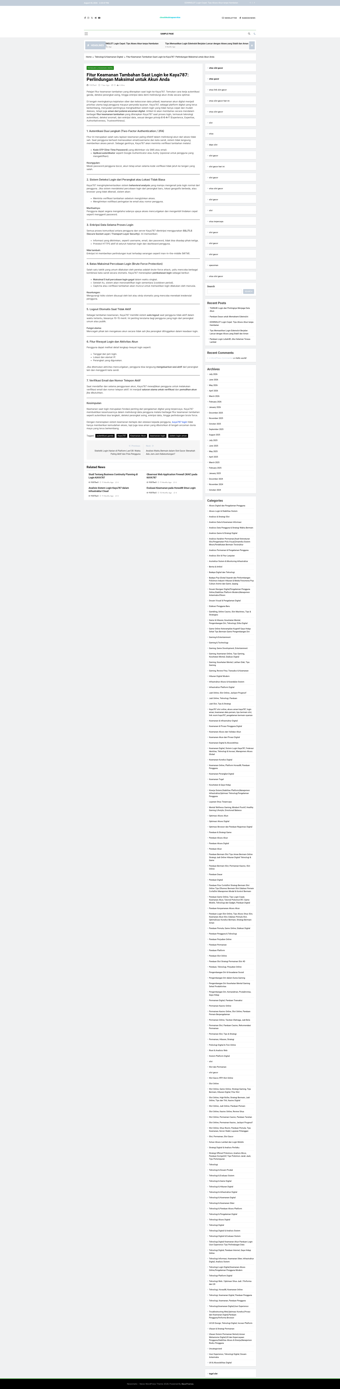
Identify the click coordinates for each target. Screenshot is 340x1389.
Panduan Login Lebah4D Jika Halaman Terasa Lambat (231, 43)
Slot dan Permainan (217, 1067)
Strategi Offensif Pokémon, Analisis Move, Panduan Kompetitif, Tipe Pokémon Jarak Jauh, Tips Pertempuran (230, 1156)
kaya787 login (179, 422)
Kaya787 (122, 435)
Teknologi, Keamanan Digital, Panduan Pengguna (230, 1295)
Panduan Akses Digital (219, 843)
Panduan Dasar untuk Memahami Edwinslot (229, 316)
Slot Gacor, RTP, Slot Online (221, 1078)
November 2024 (216, 484)
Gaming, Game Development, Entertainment (228, 648)
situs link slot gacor (218, 90)
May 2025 (213, 451)
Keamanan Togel (216, 779)
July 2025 (213, 440)
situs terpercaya (216, 221)
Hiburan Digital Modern (219, 676)
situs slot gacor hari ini (219, 101)
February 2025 (215, 468)
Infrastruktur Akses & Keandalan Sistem (226, 682)
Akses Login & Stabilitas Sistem (223, 511)
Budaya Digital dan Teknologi (222, 572)
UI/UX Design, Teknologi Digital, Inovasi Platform (230, 1323)
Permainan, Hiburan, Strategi (221, 1039)
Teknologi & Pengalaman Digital (223, 1214)
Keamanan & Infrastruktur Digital (223, 721)
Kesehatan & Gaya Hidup (220, 785)
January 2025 (215, 473)
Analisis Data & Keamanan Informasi (225, 522)
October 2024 (215, 490)
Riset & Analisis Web (218, 1050)
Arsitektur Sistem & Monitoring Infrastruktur (228, 561)
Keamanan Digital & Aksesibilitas (223, 743)
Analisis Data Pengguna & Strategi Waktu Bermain (231, 528)
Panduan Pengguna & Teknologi (223, 934)
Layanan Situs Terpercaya (220, 802)
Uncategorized (215, 1348)
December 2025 (216, 413)
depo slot (213, 145)
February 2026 (215, 402)
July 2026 (213, 374)
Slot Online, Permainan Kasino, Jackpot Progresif (230, 1122)
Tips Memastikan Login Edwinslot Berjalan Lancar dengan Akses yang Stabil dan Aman (199, 3)
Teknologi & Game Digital (220, 1181)
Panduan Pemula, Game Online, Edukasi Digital (229, 928)
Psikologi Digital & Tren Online (222, 1045)
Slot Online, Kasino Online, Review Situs (226, 1111)
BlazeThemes (188, 1384)
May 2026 (213, 385)
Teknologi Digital (216, 1225)
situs (211, 134)
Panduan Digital (216, 880)
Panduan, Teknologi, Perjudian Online (225, 967)
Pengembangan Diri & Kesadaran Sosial (226, 972)
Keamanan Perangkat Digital (221, 774)
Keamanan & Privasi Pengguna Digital (225, 726)
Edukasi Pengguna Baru (219, 606)
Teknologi (213, 1164)
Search (211, 286)
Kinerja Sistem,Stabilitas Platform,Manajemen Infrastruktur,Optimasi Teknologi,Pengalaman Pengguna (229, 793)
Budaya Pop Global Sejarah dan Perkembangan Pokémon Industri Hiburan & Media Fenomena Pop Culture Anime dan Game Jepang (231, 581)
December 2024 (216, 479)
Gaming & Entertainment (220, 637)
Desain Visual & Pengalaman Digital (225, 600)
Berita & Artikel (215, 567)
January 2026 (215, 407)
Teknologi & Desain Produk (221, 1170)
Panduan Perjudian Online (220, 939)
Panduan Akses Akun (218, 838)
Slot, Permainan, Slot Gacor (221, 1136)
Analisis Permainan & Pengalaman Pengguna (228, 550)
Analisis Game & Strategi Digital (223, 533)
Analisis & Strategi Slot (219, 517)
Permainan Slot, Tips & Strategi (223, 1034)
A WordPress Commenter (220, 358)
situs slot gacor (216, 112)
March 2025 (214, 462)
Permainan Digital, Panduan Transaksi (225, 1000)
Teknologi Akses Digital (219, 1219)
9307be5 (93, 85)
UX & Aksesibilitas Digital (220, 1362)
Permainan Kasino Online (220, 1006)
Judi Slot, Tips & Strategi (220, 704)
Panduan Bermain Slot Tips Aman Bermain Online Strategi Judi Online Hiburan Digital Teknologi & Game (231, 857)
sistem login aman (178, 435)
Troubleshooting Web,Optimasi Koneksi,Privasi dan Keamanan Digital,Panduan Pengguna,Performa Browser (229, 1315)
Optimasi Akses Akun (218, 816)
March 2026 (214, 396)
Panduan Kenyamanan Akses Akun (224, 908)
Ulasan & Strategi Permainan (221, 1329)
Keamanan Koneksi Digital (220, 760)
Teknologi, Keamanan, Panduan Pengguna (227, 1300)
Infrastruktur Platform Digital (221, 687)
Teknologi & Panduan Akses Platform (225, 1208)
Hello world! (241, 358)
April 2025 (213, 457)
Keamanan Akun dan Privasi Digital (224, 737)
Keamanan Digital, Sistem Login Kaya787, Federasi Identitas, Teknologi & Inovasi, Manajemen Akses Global (231, 751)
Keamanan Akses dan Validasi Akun (225, 732)
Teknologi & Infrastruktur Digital (223, 1192)
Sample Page (167, 34)
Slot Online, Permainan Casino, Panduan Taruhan (230, 1117)
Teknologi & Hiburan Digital (221, 1186)
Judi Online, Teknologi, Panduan (223, 698)
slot (210, 123)
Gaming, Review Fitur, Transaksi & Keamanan (228, 671)
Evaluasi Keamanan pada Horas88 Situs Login (171, 488)
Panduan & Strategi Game (220, 832)
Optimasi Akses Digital (219, 821)
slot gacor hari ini (217, 166)
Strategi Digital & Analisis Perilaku (224, 1147)
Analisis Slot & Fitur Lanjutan (222, 555)
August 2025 (214, 435)
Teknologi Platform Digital (220, 1275)
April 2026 (213, 391)
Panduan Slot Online (218, 956)
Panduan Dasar (215, 874)
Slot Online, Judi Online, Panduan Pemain (227, 1106)
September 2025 (216, 429)
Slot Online (214, 1083)
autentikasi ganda (105, 435)
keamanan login (157, 435)
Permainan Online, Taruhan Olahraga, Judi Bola (229, 1020)
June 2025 (213, 446)
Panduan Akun (215, 849)
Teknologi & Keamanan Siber (221, 1203)
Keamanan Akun (138, 435)
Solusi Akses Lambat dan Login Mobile (226, 1142)
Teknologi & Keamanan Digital (100, 68)
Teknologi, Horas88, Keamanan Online (226, 1289)
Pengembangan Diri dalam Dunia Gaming (227, 978)
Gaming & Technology (218, 642)
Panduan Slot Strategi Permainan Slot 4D (227, 961)
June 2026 (213, 379)
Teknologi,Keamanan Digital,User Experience (228, 1306)
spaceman (213, 265)
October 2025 (215, 424)
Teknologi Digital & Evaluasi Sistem (225, 1236)
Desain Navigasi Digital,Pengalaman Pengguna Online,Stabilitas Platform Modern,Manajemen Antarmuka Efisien (229, 592)
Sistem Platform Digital (219, 1056)
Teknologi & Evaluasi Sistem (221, 1175)
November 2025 (216, 418)
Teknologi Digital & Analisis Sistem (224, 1230)
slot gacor (213, 155)
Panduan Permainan (218, 945)
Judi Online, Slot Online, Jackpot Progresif (227, 693)
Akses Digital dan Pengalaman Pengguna (227, 505)
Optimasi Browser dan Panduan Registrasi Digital (230, 827)
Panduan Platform (217, 950)
